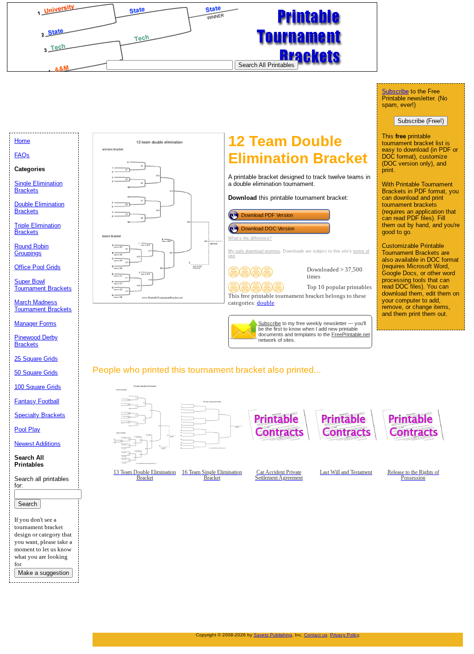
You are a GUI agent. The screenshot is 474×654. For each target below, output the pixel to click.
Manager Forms (35, 323)
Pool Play (27, 429)
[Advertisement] (175, 96)
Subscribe (269, 323)
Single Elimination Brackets (38, 187)
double (265, 303)
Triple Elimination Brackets (37, 229)
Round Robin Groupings (31, 250)
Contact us (315, 634)
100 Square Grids (37, 386)
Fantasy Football (36, 401)
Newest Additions (37, 443)
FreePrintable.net (350, 334)
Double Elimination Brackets (39, 208)
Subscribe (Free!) (421, 120)
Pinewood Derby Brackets (36, 341)
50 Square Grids (36, 372)
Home (22, 140)
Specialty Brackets (39, 415)
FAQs (22, 155)
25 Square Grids (36, 358)
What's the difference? (250, 238)
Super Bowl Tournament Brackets (43, 285)
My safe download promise (254, 251)
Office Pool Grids (37, 267)
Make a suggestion (43, 572)
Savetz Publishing (273, 634)
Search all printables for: (41, 482)
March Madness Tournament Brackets (43, 306)
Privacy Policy (344, 634)
